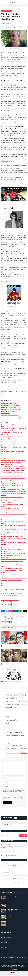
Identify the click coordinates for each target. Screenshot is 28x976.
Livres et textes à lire (6, 10)
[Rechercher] (26, 2)
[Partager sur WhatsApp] (19, 27)
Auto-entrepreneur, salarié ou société (11, 882)
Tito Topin (5, 601)
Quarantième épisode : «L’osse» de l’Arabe (11, 508)
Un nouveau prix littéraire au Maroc (10, 646)
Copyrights (3, 947)
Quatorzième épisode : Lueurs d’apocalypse (11, 436)
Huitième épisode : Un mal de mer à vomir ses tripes (13, 428)
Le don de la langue (6, 664)
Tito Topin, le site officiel (7, 430)
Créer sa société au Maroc (13, 896)
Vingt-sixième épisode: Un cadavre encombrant (12, 470)
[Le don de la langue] (14, 655)
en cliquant (15, 850)
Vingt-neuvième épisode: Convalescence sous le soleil (13, 474)
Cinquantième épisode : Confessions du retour (12, 536)
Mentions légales (4, 942)
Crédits (2, 940)
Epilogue (3, 585)
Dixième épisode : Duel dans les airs (9, 403)
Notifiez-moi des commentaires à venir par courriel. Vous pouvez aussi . (13, 797)
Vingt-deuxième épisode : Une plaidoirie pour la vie (13, 460)
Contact (3, 935)
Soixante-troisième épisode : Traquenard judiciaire (13, 576)
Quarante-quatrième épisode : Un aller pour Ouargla (13, 512)
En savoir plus (6, 826)
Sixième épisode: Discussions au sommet (11, 419)
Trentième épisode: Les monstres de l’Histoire (12, 476)
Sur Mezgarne (10, 922)
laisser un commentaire (20, 595)
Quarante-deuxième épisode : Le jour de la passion (13, 516)
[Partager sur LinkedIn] (14, 27)
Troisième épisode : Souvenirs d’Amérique (11, 422)
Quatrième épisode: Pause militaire (9, 415)
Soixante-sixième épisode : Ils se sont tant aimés (12, 583)
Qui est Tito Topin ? (7, 824)
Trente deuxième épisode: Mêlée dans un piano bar (13, 483)
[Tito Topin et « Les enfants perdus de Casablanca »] (14, 38)
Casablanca (19, 599)
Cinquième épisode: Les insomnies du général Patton (13, 417)
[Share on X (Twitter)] (8, 27)
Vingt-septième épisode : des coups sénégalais (12, 472)
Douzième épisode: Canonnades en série (10, 407)
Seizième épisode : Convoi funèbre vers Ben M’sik (12, 441)
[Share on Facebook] (3, 27)
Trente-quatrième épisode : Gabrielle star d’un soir (13, 489)
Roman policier (7, 604)
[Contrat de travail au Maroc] (3, 904)
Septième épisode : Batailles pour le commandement (13, 421)
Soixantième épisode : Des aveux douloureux (11, 568)
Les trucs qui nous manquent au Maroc (12, 865)
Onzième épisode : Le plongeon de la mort (11, 405)
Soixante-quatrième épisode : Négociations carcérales (14, 578)
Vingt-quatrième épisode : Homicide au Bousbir (12, 466)
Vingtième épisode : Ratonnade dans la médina (12, 455)
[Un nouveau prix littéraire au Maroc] (14, 637)
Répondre (23, 710)
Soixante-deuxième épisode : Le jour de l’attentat (12, 574)
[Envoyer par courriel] (24, 27)
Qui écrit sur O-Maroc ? (6, 932)
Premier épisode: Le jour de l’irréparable (10, 409)
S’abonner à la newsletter (6, 937)
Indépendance (14, 601)
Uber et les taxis (18, 618)
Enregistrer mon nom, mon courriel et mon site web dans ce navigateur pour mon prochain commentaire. (13, 792)
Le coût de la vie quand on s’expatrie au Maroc (17, 915)
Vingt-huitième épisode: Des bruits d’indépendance (13, 478)
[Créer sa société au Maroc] (3, 898)
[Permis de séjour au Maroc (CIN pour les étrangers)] (3, 911)
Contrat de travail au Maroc (13, 903)
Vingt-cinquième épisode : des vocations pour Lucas (13, 468)
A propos (3, 930)
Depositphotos (9, 959)
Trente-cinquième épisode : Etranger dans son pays (13, 491)
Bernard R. (5, 22)
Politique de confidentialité (6, 945)
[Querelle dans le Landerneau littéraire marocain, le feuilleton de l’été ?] (14, 673)
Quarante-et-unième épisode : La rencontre (11, 510)
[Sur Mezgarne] (3, 923)
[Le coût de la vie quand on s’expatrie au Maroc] (3, 917)
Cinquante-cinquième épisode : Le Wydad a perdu (13, 553)
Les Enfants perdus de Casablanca (11, 823)
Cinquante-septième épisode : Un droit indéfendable (13, 559)
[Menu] (2, 2)
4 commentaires (20, 22)
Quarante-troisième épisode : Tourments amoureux (13, 514)
